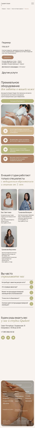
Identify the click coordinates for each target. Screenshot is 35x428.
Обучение (6, 403)
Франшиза (28, 401)
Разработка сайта (8, 409)
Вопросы (28, 398)
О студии (5, 396)
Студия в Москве (8, 401)
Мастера (28, 394)
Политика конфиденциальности (21, 410)
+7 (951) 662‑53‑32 (7, 332)
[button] (17, 385)
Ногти (17, 394)
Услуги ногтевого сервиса (17, 8)
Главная (3, 8)
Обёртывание (19, 396)
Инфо (16, 401)
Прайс (5, 394)
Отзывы (27, 396)
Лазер (17, 391)
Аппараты (6, 398)
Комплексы (18, 398)
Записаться (7, 57)
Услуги (8, 8)
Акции (27, 391)
